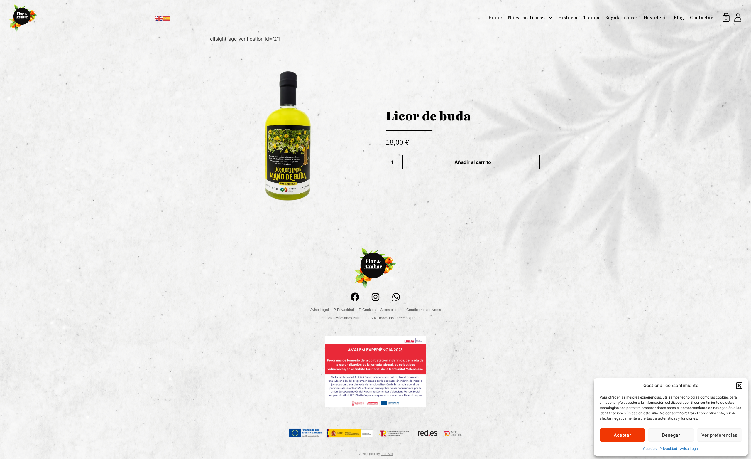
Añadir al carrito (472, 162)
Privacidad (668, 448)
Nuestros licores (527, 18)
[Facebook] (355, 296)
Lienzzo (387, 454)
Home (495, 18)
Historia (567, 18)
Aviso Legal (689, 448)
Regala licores (621, 18)
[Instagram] (375, 296)
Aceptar (622, 435)
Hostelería (656, 18)
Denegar (671, 435)
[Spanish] (167, 18)
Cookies (650, 448)
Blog (679, 18)
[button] (739, 386)
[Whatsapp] (396, 296)
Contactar (701, 18)
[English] (159, 18)
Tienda (591, 18)
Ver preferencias (719, 435)
